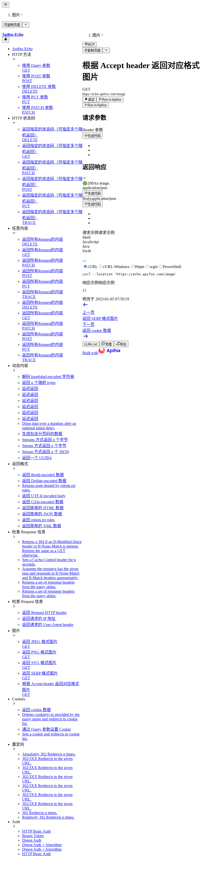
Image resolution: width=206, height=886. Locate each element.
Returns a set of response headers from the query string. (48, 584)
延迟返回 (30, 389)
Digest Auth (31, 840)
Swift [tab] (86, 251)
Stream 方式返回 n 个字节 (44, 446)
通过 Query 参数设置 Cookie (46, 729)
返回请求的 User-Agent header (47, 624)
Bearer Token (33, 836)
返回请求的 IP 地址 (39, 618)
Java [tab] (85, 246)
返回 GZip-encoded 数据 (42, 502)
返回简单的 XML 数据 (41, 526)
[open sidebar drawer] (5, 5)
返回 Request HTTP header (44, 612)
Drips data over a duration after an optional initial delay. (49, 425)
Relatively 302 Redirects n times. (48, 817)
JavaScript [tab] (90, 242)
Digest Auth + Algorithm (42, 845)
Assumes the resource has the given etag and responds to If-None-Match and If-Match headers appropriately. (50, 573)
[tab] (143, 181)
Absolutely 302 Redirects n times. (49, 754)
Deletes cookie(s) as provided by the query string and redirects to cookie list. (51, 719)
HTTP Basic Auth (36, 831)
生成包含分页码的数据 (42, 434)
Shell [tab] (86, 237)
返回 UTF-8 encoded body (44, 496)
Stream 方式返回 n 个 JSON (45, 452)
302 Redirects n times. (39, 813)
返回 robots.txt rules (38, 520)
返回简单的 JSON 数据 (42, 514)
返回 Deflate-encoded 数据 (44, 481)
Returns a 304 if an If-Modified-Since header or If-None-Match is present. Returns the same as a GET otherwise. (52, 548)
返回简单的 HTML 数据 (43, 508)
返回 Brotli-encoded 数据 (43, 475)
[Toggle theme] (5, 39)
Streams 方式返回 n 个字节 (45, 440)
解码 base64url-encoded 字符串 (48, 376)
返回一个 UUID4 (37, 458)
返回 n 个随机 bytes (39, 383)
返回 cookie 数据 (36, 710)
